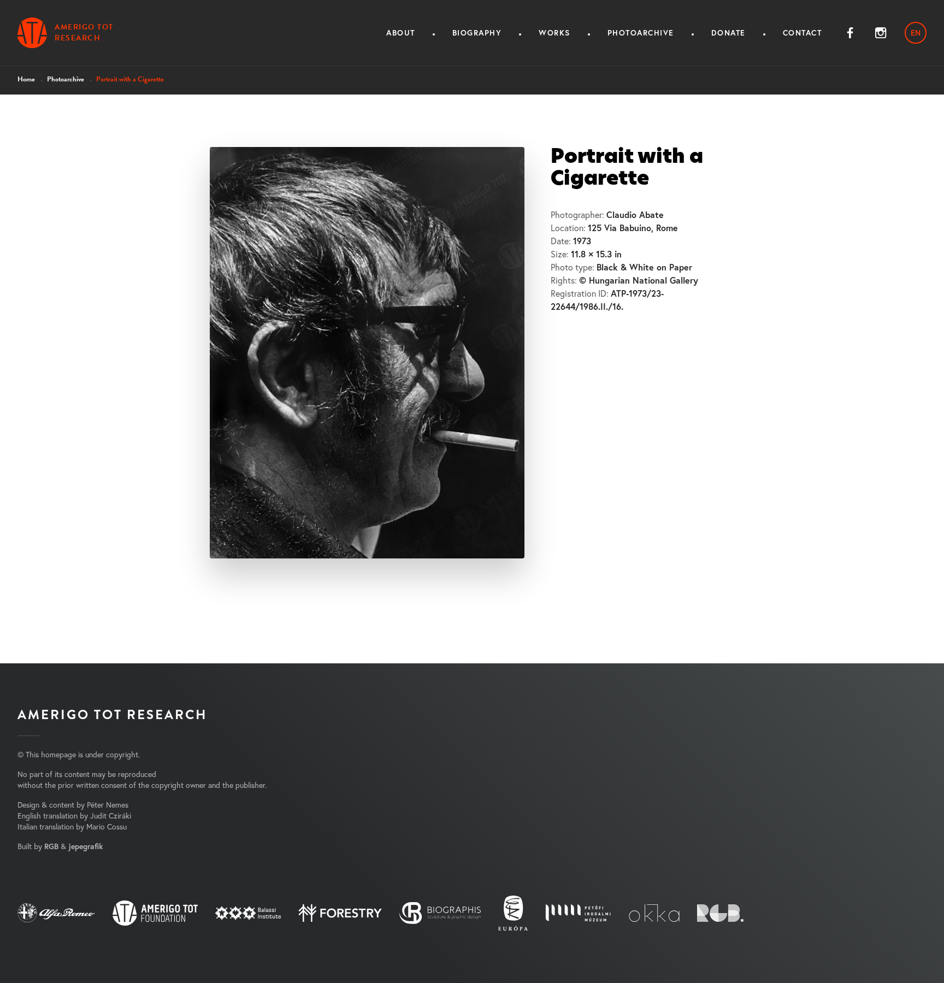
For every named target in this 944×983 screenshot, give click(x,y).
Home (26, 79)
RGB (51, 846)
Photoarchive (640, 33)
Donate (728, 33)
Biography (477, 33)
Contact (802, 33)
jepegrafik (85, 846)
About (400, 33)
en (916, 33)
